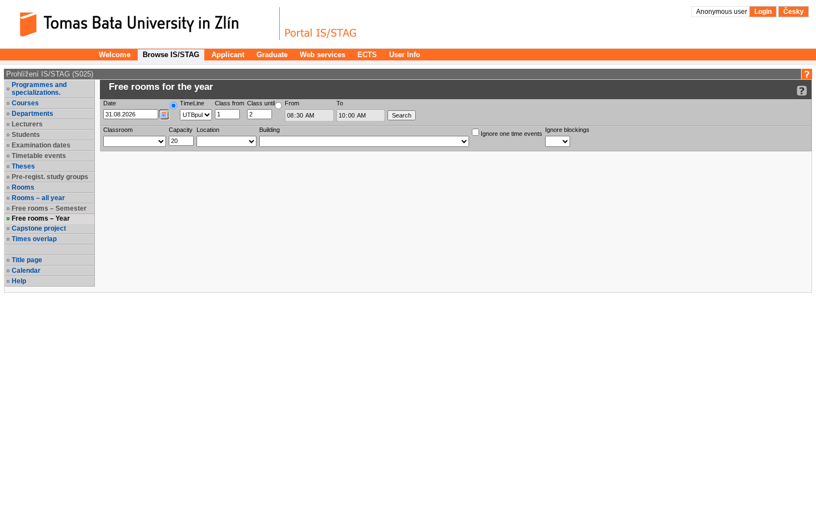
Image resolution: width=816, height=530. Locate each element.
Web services (322, 54)
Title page (27, 260)
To (339, 103)
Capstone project (39, 228)
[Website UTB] (143, 23)
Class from (229, 103)
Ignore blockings (567, 129)
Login (763, 12)
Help (19, 281)
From (292, 103)
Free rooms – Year (41, 218)
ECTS (367, 54)
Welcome (114, 54)
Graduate (272, 54)
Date (109, 103)
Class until (261, 103)
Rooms (23, 187)
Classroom (118, 129)
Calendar (26, 270)
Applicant (227, 54)
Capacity (181, 129)
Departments (32, 114)
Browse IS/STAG (171, 54)
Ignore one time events (510, 133)
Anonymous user (722, 12)
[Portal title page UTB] (320, 23)
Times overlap (34, 239)
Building (269, 129)
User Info (404, 54)
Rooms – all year (38, 198)
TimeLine (192, 103)
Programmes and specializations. (39, 88)
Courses (25, 103)
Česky (793, 12)
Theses (23, 166)
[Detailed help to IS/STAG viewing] (802, 90)
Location (208, 129)
